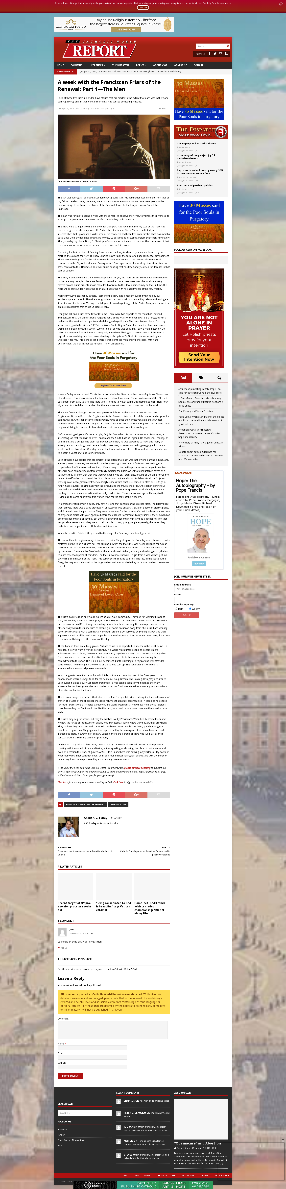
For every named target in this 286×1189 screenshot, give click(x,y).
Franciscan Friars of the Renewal (85, 804)
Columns (76, 65)
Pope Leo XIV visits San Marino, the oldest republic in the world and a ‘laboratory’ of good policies (201, 420)
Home (60, 65)
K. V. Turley (83, 108)
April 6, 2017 (68, 108)
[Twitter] (215, 53)
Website (62, 1063)
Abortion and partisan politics (195, 185)
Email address (182, 584)
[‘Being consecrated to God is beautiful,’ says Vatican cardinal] (114, 886)
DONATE (143, 7)
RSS (60, 1145)
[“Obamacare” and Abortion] (201, 1119)
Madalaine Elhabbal (187, 177)
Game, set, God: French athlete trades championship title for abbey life (149, 908)
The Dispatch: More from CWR (201, 132)
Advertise (180, 65)
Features (97, 65)
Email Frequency (184, 604)
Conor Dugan (185, 162)
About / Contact (143, 1175)
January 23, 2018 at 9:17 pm (81, 933)
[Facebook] (209, 53)
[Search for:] (211, 46)
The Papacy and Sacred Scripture (196, 143)
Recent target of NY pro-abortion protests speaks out (74, 906)
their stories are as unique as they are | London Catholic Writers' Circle (100, 969)
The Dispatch (120, 65)
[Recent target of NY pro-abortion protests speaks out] (75, 886)
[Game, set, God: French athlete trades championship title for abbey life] (152, 886)
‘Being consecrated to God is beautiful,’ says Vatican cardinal (113, 906)
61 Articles (116, 818)
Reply (64, 947)
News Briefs (63, 71)
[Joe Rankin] (118, 1128)
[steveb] (118, 1156)
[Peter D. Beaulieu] (118, 1114)
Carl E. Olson (184, 147)
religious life (118, 804)
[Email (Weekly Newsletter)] (220, 53)
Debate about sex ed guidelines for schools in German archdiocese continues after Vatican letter (200, 455)
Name (61, 1043)
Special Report (102, 108)
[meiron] (118, 1142)
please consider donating (137, 767)
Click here (63, 782)
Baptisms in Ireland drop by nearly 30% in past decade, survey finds (200, 172)
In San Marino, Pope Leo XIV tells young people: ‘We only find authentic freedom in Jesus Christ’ (200, 402)
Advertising (188, 1175)
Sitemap (204, 1175)
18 (198, 192)
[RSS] (226, 53)
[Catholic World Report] (143, 59)
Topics (140, 65)
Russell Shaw (183, 1147)
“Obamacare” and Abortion (197, 1143)
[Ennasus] (118, 1102)
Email (61, 1053)
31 (198, 150)
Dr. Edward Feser (186, 189)
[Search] (228, 46)
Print (164, 108)
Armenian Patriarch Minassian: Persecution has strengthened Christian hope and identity (199, 433)
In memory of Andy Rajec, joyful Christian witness (196, 157)
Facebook (63, 1129)
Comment (63, 1018)
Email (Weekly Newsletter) (71, 1140)
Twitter (61, 1134)
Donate (199, 65)
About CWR (160, 65)
